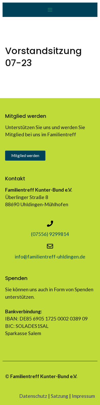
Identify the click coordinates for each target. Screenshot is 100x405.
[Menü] (50, 10)
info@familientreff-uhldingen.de (50, 256)
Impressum (83, 396)
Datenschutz (33, 396)
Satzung (59, 396)
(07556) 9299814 (50, 234)
